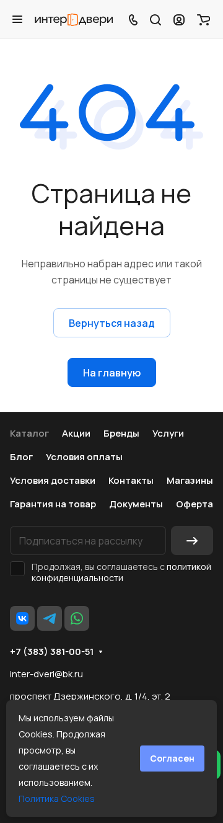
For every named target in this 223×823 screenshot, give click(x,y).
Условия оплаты (84, 456)
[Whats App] (76, 618)
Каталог (29, 433)
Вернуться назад (112, 323)
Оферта (194, 503)
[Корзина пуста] (203, 19)
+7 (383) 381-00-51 (52, 651)
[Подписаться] (192, 540)
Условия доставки (52, 480)
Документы (136, 503)
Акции (76, 433)
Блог (21, 456)
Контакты (131, 480)
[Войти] (179, 19)
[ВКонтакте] (22, 618)
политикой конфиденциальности (121, 572)
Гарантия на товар (53, 503)
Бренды (121, 433)
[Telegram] (49, 618)
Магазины (190, 480)
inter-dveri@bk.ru (46, 673)
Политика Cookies (57, 798)
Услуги (168, 433)
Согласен (172, 758)
